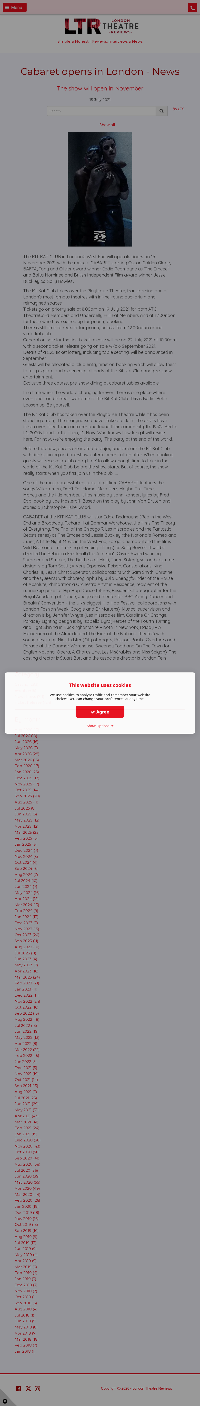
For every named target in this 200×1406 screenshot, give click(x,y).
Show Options (99, 725)
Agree (102, 712)
